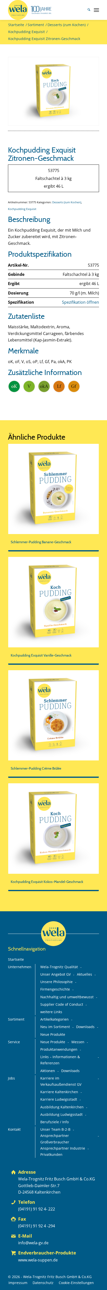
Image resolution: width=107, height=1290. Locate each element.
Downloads (85, 1027)
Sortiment (16, 1019)
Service (14, 1042)
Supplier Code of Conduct (61, 1004)
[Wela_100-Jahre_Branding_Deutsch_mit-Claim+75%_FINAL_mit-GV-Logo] (44, 10)
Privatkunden (51, 1154)
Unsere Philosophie (56, 982)
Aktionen (47, 1071)
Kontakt (14, 1129)
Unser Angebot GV (55, 974)
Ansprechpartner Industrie (62, 1148)
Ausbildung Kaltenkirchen (62, 1107)
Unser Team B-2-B (55, 1129)
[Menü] (96, 10)
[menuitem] (86, 10)
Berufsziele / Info (54, 1122)
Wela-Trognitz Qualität (59, 967)
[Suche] (86, 10)
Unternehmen (19, 967)
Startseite (16, 959)
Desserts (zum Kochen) (66, 202)
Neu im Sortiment (55, 1027)
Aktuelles (84, 974)
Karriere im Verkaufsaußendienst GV (60, 1081)
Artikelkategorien (54, 1019)
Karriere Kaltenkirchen (59, 1092)
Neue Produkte (52, 1034)
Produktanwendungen (58, 1049)
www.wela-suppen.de (38, 1260)
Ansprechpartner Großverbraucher (54, 1138)
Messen (77, 1042)
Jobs (11, 1078)
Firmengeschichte (55, 989)
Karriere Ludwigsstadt (58, 1099)
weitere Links (51, 1012)
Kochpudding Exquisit (22, 209)
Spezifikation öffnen (80, 302)
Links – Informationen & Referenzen (60, 1060)
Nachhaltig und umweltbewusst (67, 997)
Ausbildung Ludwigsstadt (61, 1114)
